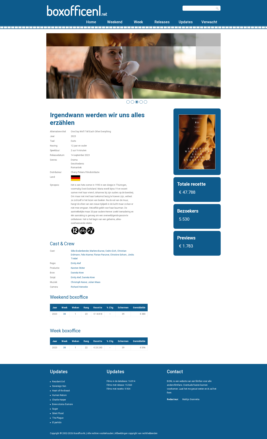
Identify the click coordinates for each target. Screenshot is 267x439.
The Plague (57, 418)
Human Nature (59, 395)
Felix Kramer (87, 254)
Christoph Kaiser (79, 282)
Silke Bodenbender (80, 251)
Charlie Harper (59, 399)
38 (64, 314)
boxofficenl (76, 10)
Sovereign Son (59, 386)
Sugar (55, 409)
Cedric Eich (110, 251)
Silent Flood (58, 413)
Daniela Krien (77, 272)
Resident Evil (58, 381)
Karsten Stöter (78, 268)
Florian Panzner (101, 254)
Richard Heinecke (79, 287)
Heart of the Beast (61, 390)
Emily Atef (76, 263)
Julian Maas (94, 282)
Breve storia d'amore (62, 404)
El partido (56, 422)
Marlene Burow (97, 251)
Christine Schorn (118, 254)
